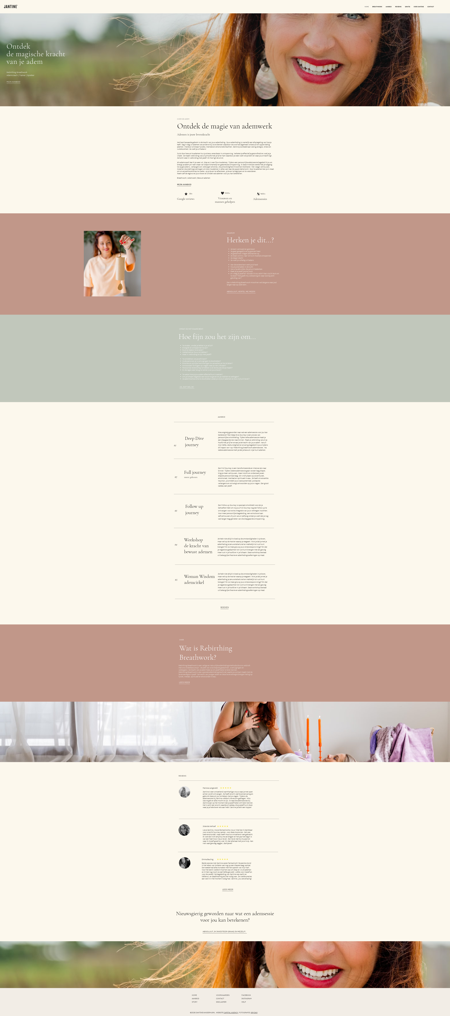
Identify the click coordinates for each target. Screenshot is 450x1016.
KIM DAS (254, 1012)
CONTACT (220, 998)
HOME (194, 995)
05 (176, 580)
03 (176, 511)
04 (176, 544)
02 (176, 477)
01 (175, 445)
